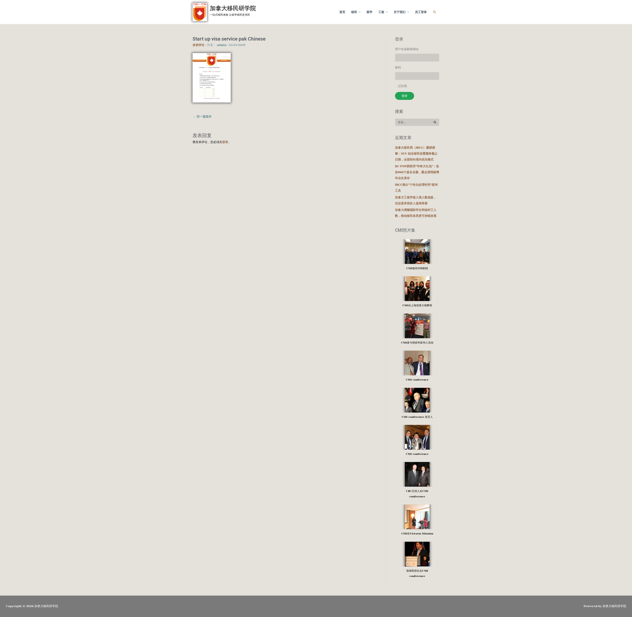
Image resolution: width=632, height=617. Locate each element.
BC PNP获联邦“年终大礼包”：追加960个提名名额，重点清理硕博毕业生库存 (417, 172)
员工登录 (421, 12)
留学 (369, 12)
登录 (225, 142)
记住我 (402, 86)
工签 (381, 12)
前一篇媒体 (202, 116)
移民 (354, 12)
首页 (342, 12)
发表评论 (198, 45)
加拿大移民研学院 (233, 8)
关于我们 (400, 12)
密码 (398, 67)
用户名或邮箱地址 (407, 49)
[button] (434, 12)
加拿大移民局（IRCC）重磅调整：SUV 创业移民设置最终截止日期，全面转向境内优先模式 (416, 153)
